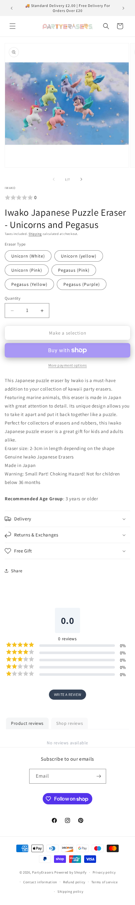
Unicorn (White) (28, 256)
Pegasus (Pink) (73, 270)
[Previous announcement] (12, 8)
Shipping (35, 234)
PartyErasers (42, 872)
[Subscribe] (99, 776)
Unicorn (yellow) (78, 256)
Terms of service (104, 882)
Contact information (40, 882)
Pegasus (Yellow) (29, 284)
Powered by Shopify (70, 872)
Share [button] (17, 571)
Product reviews (27, 723)
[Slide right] (81, 179)
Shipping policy (70, 891)
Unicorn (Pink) (26, 270)
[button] (12, 26)
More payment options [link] (67, 365)
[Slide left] (54, 179)
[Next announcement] (123, 8)
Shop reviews (69, 723)
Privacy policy (104, 872)
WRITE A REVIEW (67, 694)
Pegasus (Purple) (81, 284)
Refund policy (74, 882)
